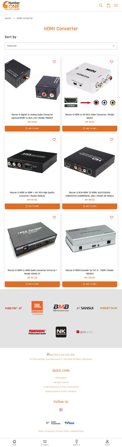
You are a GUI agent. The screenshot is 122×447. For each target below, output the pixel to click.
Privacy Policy (62, 431)
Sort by (10, 37)
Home (8, 18)
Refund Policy (77, 431)
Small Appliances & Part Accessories (61, 386)
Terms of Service (46, 431)
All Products (61, 377)
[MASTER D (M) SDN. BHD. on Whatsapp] (61, 411)
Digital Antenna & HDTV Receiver (61, 391)
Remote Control (61, 382)
